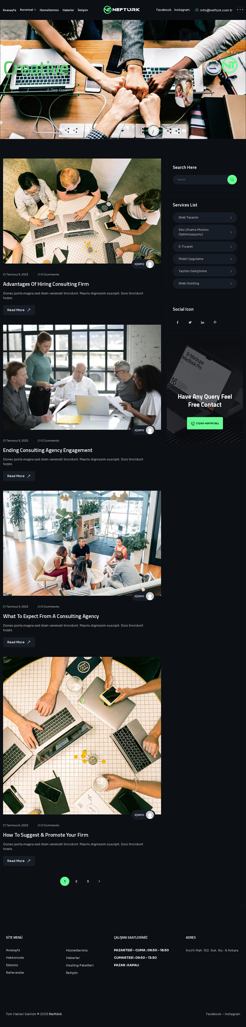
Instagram (232, 1014)
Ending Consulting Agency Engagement (47, 450)
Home (21, 90)
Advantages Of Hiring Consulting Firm (46, 284)
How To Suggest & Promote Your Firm (45, 835)
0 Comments (50, 274)
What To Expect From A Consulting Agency (51, 616)
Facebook (213, 1014)
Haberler (39, 90)
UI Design (13, 168)
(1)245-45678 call (207, 423)
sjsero (139, 264)
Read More (16, 310)
